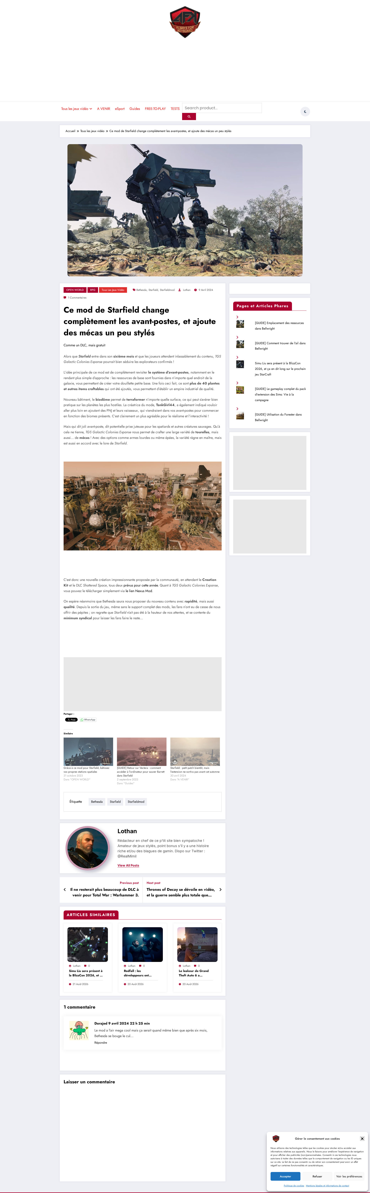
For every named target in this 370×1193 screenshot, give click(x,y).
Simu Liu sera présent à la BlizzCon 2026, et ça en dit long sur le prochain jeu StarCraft (86, 973)
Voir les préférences (349, 1176)
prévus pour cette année (141, 585)
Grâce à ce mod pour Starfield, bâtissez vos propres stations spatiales (86, 770)
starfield (153, 290)
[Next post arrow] (220, 890)
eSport (119, 108)
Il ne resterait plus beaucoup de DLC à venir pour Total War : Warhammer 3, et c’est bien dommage (104, 893)
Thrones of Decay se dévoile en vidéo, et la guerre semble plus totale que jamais (181, 893)
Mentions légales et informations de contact (327, 1185)
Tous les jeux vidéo (74, 108)
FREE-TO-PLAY (155, 108)
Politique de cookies (294, 1185)
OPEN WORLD (75, 290)
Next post (153, 883)
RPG (92, 290)
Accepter (285, 1176)
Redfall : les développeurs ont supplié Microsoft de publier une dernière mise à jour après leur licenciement (139, 973)
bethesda (141, 290)
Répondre (100, 1042)
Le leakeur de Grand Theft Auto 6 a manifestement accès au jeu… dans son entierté (196, 973)
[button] (362, 1139)
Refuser (317, 1176)
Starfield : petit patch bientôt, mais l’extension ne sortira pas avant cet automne (194, 770)
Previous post (129, 883)
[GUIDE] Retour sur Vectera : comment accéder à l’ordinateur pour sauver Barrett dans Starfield (140, 771)
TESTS (175, 108)
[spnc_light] (305, 111)
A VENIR (103, 108)
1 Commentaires (77, 298)
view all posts (128, 865)
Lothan (186, 290)
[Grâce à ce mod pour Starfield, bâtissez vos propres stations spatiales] (88, 752)
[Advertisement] (185, 70)
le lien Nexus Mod (139, 590)
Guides (135, 108)
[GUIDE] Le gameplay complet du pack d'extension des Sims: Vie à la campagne (280, 394)
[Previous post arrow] (65, 890)
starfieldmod (167, 290)
